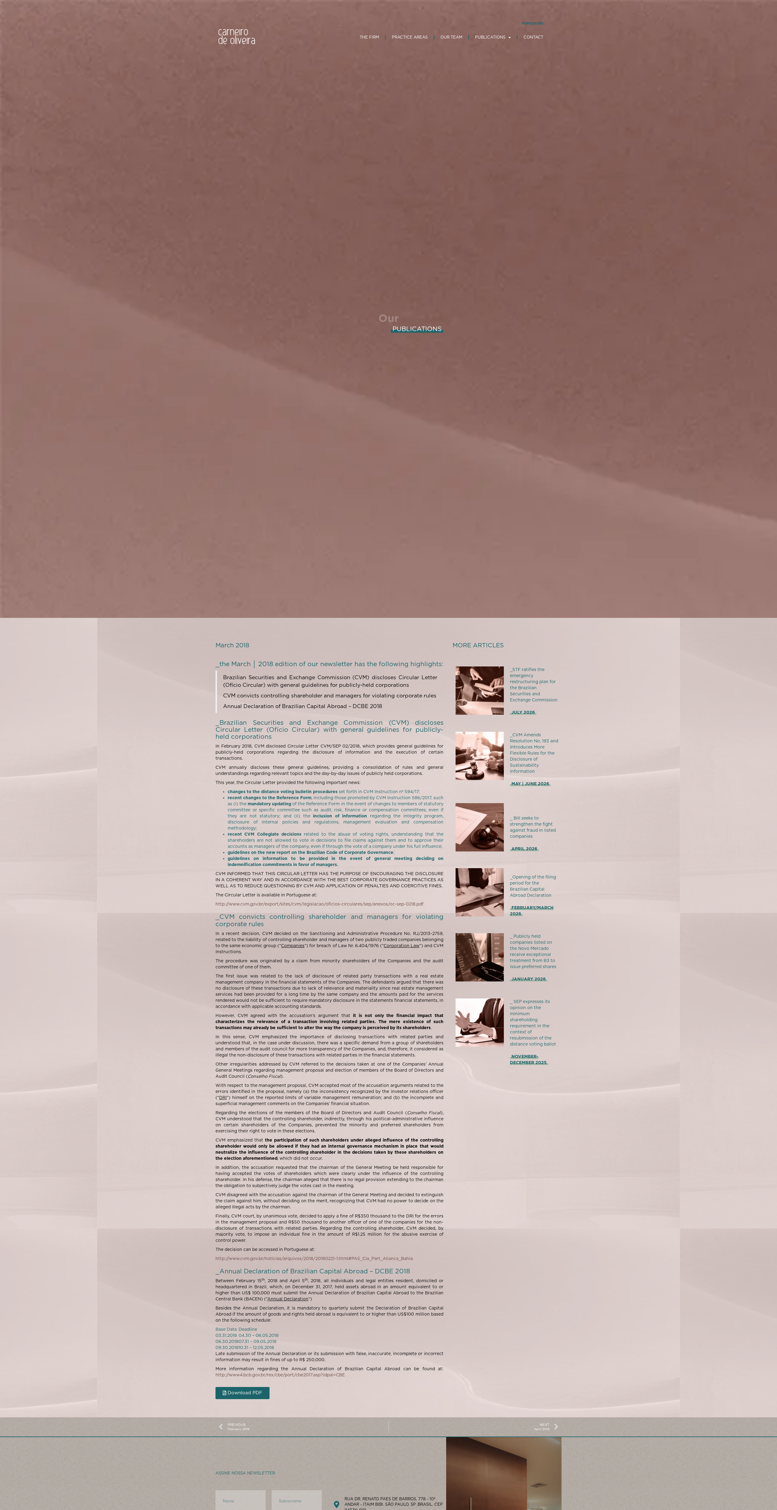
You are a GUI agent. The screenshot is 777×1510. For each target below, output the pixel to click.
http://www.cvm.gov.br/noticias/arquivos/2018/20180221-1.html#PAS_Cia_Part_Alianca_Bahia (314, 1258)
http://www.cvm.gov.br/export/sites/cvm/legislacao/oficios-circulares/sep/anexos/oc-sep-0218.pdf (319, 904)
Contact (533, 37)
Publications (490, 37)
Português (532, 23)
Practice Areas (410, 37)
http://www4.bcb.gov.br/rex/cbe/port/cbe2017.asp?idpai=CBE (280, 1374)
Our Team (451, 37)
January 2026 (528, 979)
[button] (242, 1393)
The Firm (369, 37)
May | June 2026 (530, 783)
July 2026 (523, 712)
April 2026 (524, 848)
